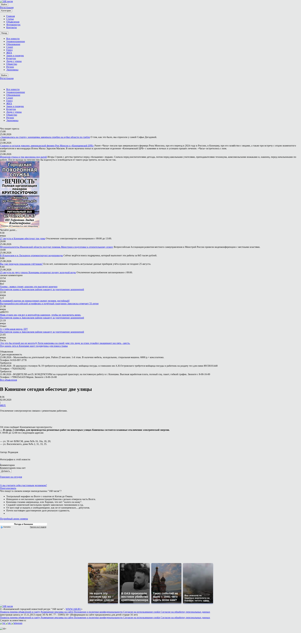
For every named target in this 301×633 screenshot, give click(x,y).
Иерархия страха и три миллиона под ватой (23, 157)
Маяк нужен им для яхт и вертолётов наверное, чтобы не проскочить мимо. (40, 315)
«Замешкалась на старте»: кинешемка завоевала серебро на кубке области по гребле (45, 137)
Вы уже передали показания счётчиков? (21, 264)
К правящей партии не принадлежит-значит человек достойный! (35, 300)
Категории (6, 10)
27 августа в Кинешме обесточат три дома (22, 238)
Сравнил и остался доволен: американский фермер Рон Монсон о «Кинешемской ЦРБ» (47, 145)
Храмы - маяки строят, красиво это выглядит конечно (28, 286)
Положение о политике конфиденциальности (98, 612)
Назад (4, 33)
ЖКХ (3, 405)
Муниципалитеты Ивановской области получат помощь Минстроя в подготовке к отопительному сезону (56, 247)
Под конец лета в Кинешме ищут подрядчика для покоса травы (34, 346)
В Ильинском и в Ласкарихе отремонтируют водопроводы (31, 255)
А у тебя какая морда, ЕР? (14, 329)
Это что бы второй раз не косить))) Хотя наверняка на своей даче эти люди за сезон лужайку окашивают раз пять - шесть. (65, 343)
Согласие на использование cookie (142, 612)
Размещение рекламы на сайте (57, 612)
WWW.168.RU (73, 609)
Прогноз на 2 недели (38, 527)
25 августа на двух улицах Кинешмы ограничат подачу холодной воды (38, 272)
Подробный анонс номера (14, 518)
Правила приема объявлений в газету (20, 612)
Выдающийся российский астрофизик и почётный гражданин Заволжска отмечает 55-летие (49, 303)
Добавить (5, 471)
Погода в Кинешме (23, 524)
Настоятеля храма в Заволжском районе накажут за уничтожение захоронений (42, 289)
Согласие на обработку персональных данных (185, 612)
